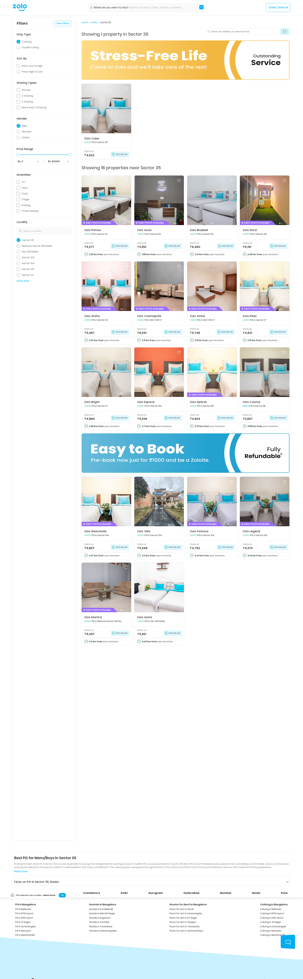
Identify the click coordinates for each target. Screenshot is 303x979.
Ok (62, 895)
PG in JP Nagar (22, 922)
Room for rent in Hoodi (181, 909)
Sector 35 (106, 22)
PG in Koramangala (25, 926)
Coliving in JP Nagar (270, 922)
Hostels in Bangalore (102, 904)
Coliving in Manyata (270, 930)
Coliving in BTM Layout (272, 913)
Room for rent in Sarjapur (183, 922)
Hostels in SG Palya (99, 922)
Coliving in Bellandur (271, 909)
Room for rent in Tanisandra (185, 926)
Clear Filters (62, 23)
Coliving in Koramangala (273, 926)
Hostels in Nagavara (99, 917)
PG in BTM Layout (24, 913)
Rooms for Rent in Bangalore (188, 904)
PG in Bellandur (23, 909)
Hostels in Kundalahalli (101, 909)
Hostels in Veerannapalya (103, 930)
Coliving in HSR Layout (271, 917)
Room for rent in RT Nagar (183, 917)
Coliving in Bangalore (274, 904)
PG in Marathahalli (25, 935)
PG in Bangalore (25, 904)
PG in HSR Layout (24, 917)
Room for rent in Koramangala (186, 913)
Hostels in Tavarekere (100, 926)
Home (85, 22)
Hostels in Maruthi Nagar (102, 913)
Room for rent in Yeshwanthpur (186, 930)
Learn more (49, 895)
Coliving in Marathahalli (272, 935)
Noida (94, 22)
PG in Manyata (23, 930)
